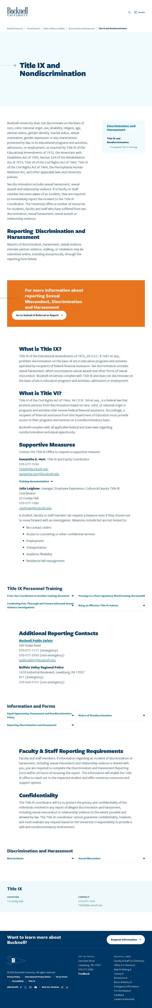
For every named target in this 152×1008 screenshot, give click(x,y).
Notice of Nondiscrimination (95, 715)
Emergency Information (126, 986)
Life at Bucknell (33, 28)
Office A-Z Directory (124, 965)
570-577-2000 (85, 969)
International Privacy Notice (38, 976)
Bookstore (120, 978)
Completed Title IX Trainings (124, 147)
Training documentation (34, 481)
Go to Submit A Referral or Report (37, 315)
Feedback (84, 973)
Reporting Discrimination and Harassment (31, 725)
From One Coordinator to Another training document (38, 596)
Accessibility (18, 981)
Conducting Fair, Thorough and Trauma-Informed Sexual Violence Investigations (40, 605)
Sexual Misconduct (89, 858)
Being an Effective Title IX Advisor (98, 605)
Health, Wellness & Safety (54, 28)
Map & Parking (122, 969)
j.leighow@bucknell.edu (35, 508)
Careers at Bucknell (124, 999)
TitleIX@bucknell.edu (33, 469)
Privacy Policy (13, 976)
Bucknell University (15, 28)
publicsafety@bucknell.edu (37, 660)
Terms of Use (61, 976)
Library (118, 973)
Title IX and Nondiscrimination (113, 28)
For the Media (121, 990)
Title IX (31, 981)
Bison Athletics (122, 982)
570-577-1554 (86, 901)
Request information (124, 939)
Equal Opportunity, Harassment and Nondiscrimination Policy (39, 715)
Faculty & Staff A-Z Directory (129, 961)
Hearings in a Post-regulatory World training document (110, 596)
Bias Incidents (15, 858)
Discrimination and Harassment (82, 28)
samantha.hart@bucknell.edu (39, 473)
